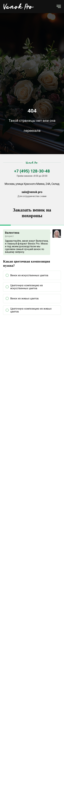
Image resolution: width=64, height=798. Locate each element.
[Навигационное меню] (59, 6)
